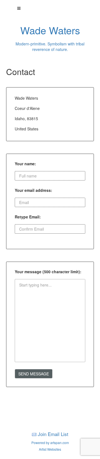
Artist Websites (50, 449)
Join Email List (53, 433)
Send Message (33, 374)
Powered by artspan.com (50, 442)
